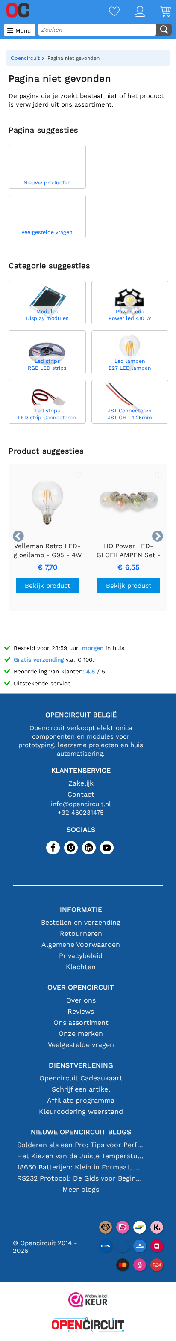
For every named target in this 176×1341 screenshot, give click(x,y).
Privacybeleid (81, 956)
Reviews (80, 1011)
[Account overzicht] (132, 12)
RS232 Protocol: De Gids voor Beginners (81, 1178)
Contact (80, 794)
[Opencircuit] (88, 1325)
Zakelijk (81, 783)
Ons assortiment (81, 1022)
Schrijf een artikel (81, 1089)
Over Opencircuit (80, 987)
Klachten (81, 967)
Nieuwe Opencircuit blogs (81, 1132)
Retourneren (81, 933)
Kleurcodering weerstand (81, 1111)
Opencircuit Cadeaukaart (81, 1078)
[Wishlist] (107, 12)
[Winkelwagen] (158, 12)
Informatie (81, 909)
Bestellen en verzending (80, 922)
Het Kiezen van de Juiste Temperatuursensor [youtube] (81, 1156)
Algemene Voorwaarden (80, 944)
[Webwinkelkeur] (88, 1300)
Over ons (81, 1000)
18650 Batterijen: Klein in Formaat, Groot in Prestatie (81, 1167)
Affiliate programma (80, 1100)
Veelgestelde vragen (81, 1045)
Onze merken (81, 1033)
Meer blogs (80, 1189)
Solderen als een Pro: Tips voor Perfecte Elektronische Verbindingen (81, 1145)
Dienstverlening (81, 1065)
